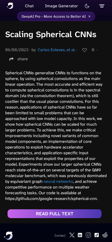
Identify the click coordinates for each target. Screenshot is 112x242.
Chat (29, 6)
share (22, 59)
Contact (59, 235)
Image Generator (61, 6)
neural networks (58, 181)
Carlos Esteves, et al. (56, 49)
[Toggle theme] (87, 6)
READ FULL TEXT (54, 214)
